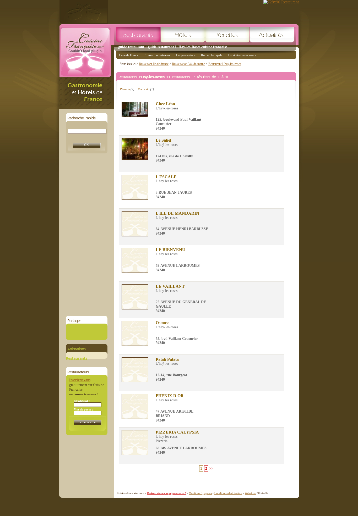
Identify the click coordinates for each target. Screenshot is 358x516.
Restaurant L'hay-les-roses (224, 64)
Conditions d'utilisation (228, 493)
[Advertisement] (86, 234)
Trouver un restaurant (157, 55)
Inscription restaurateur (242, 55)
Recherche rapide (211, 55)
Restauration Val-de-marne (188, 64)
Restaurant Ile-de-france (154, 64)
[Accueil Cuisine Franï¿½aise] (86, 107)
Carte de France (128, 55)
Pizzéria (127, 89)
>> (211, 468)
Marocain (146, 89)
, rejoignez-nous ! (166, 493)
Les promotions (186, 55)
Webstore (250, 493)
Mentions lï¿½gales (200, 493)
